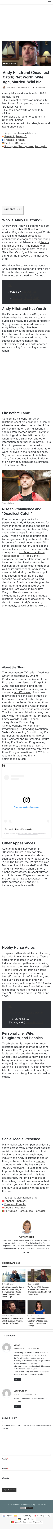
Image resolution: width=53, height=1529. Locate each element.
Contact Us (41, 1505)
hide (19, 209)
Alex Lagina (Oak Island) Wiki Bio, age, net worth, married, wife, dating (12, 1321)
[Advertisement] (26, 23)
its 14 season (22, 692)
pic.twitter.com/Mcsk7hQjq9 (25, 1013)
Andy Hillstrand (10, 64)
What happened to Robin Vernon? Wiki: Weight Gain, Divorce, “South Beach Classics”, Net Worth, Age (13, 1292)
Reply (17, 1380)
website (37, 1178)
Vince (17, 1345)
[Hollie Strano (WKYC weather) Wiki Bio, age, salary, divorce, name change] (39, 1307)
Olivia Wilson (10, 88)
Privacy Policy (29, 1505)
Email (5, 1469)
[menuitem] (14, 137)
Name (5, 1459)
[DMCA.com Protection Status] (26, 1509)
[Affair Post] (11, 2)
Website (5, 1479)
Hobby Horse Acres (14, 970)
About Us (19, 1505)
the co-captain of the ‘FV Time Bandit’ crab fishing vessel (25, 246)
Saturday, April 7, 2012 (25, 298)
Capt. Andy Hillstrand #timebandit (18, 830)
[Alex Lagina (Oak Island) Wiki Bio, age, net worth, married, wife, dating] (13, 1307)
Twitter (40, 1161)
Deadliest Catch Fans (27, 834)
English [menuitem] (9, 1516)
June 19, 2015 (34, 1022)
